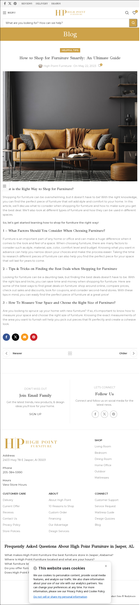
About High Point (60, 500)
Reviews (8, 512)
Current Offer (11, 506)
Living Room (103, 446)
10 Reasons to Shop (61, 506)
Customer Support (106, 500)
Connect (101, 493)
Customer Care (14, 493)
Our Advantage (58, 524)
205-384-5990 (12, 472)
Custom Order (58, 512)
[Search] (127, 12)
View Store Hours (15, 484)
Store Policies (11, 531)
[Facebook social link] (5, 3)
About (53, 493)
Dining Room (103, 459)
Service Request (105, 506)
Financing (55, 518)
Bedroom (101, 452)
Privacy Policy (11, 524)
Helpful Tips (70, 50)
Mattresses (102, 477)
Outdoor (100, 471)
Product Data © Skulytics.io (119, 599)
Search (133, 23)
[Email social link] (24, 337)
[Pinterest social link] (15, 3)
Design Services (59, 531)
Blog (98, 524)
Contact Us (10, 518)
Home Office (103, 465)
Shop (98, 440)
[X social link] (9, 3)
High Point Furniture (57, 66)
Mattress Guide (104, 512)
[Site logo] (70, 12)
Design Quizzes (105, 518)
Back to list (70, 353)
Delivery (8, 500)
